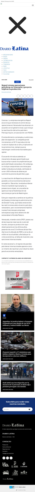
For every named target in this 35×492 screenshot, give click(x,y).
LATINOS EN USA (7, 60)
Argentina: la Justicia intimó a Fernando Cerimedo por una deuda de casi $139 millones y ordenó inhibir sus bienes (17, 323)
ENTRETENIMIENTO (8, 72)
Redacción (5, 444)
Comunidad (6, 74)
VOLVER (31, 80)
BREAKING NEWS (8, 54)
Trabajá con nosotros (8, 453)
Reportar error (6, 449)
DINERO (5, 58)
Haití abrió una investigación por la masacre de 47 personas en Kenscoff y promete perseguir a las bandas (17, 385)
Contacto (4, 451)
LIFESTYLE (6, 68)
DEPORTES (6, 62)
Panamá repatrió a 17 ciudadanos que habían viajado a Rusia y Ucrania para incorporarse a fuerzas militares (17, 354)
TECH (4, 70)
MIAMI (4, 66)
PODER (5, 56)
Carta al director (6, 447)
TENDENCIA (6, 64)
